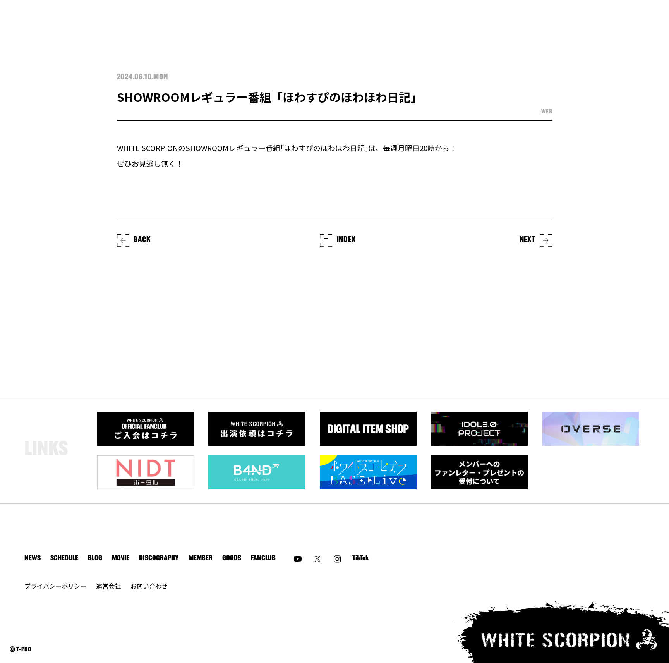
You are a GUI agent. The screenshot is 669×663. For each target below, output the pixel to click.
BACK (142, 240)
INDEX (346, 240)
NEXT (527, 240)
